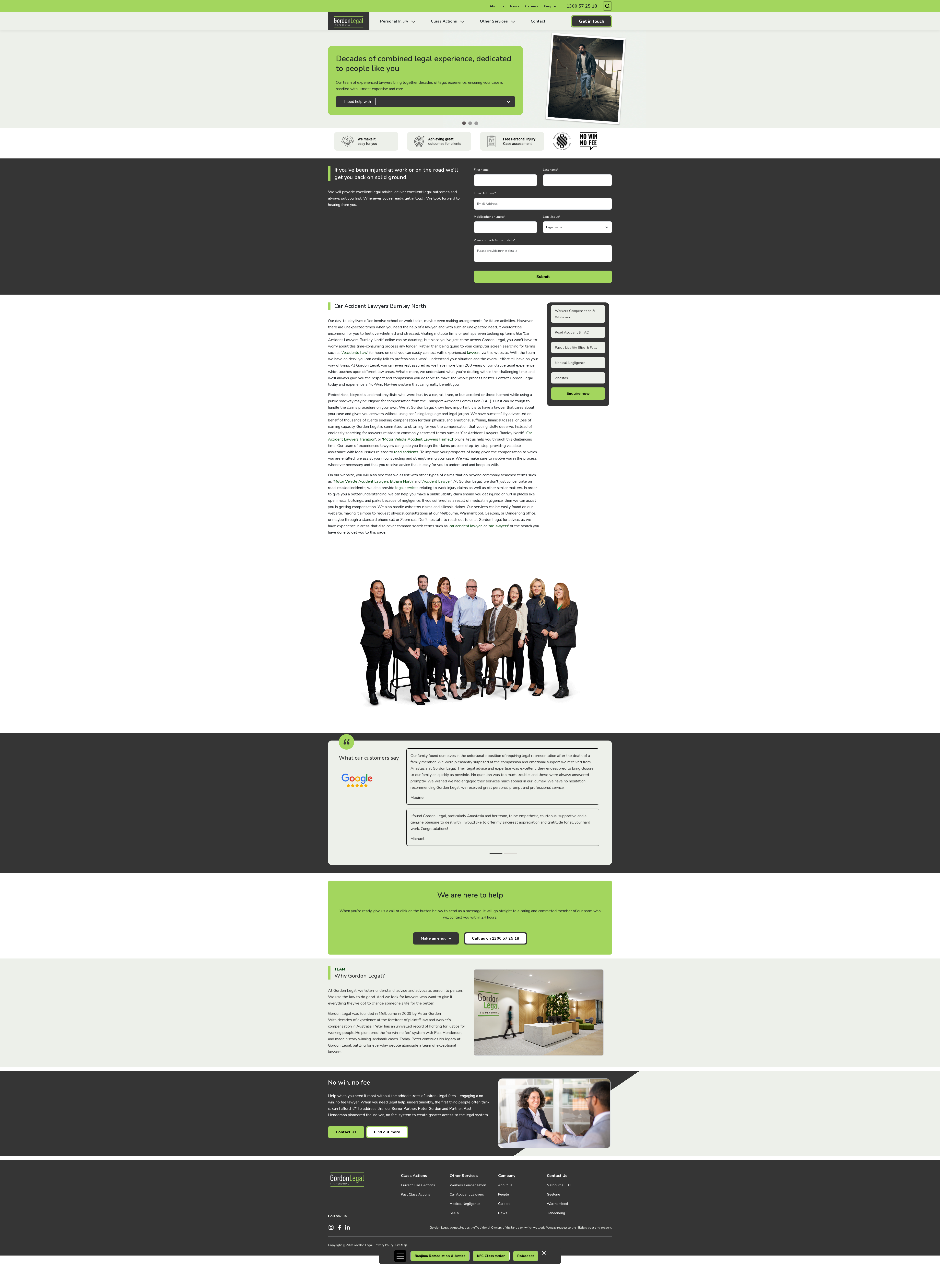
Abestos (561, 378)
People (550, 6)
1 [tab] (496, 854)
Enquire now (578, 393)
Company (506, 1175)
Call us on (495, 938)
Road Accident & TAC (572, 332)
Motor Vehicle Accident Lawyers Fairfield (418, 439)
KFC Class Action (491, 1256)
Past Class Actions (415, 1194)
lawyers (474, 352)
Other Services (464, 1175)
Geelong (553, 1194)
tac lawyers (498, 526)
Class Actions (414, 1175)
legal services (407, 488)
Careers (531, 6)
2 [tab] (510, 854)
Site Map (401, 1245)
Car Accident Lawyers (467, 1194)
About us (497, 6)
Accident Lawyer (436, 481)
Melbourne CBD (559, 1185)
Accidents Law (354, 352)
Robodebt (525, 1256)
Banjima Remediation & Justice (440, 1256)
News (514, 6)
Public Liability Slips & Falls (576, 347)
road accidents (406, 452)
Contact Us (346, 1132)
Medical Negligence (570, 362)
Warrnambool (557, 1203)
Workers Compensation (468, 1185)
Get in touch (591, 21)
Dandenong (556, 1213)
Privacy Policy (384, 1245)
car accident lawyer (465, 526)
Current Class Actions (418, 1185)
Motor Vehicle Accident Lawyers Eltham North (373, 481)
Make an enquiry (436, 938)
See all (455, 1213)
